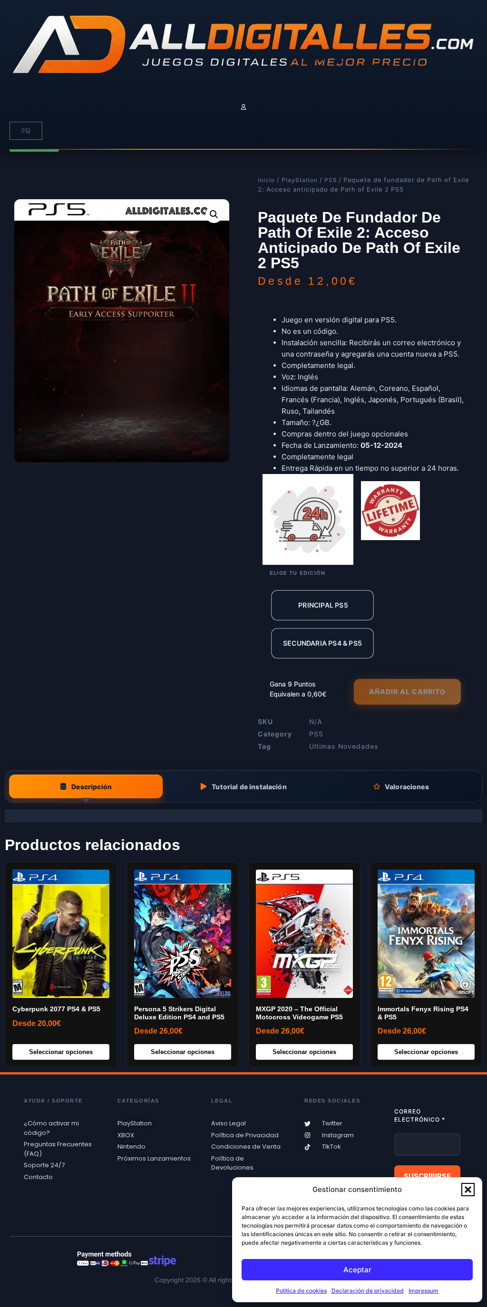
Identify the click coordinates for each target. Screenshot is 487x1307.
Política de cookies (301, 1290)
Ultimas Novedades (344, 746)
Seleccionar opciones (61, 1051)
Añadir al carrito (407, 691)
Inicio (266, 180)
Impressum (423, 1290)
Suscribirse (427, 1176)
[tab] (86, 786)
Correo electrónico (419, 1115)
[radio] (322, 605)
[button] (468, 1189)
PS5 (330, 180)
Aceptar (357, 1269)
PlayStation (300, 180)
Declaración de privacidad (367, 1290)
